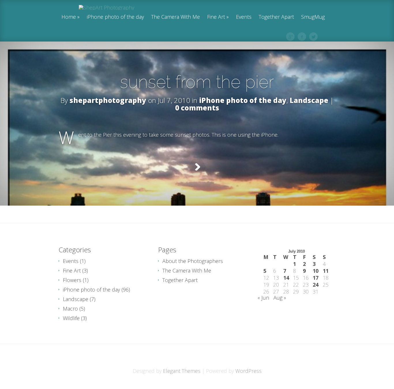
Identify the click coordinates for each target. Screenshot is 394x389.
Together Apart (276, 17)
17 (315, 277)
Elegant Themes (181, 370)
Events (244, 17)
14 (286, 277)
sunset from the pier (197, 82)
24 (315, 284)
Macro (70, 308)
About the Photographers (192, 261)
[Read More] (197, 167)
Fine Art (216, 17)
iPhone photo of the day (115, 17)
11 (326, 270)
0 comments (197, 107)
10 (315, 270)
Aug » (279, 297)
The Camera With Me (175, 17)
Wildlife (71, 318)
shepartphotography (108, 100)
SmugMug (313, 17)
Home (68, 17)
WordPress (248, 370)
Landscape (309, 100)
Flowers (72, 280)
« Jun (263, 297)
